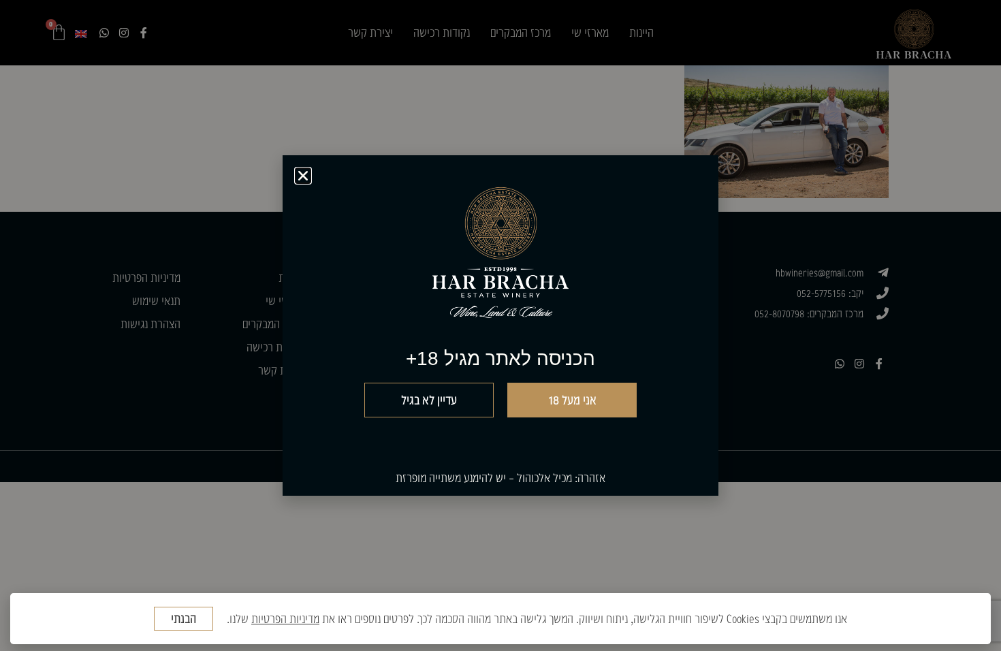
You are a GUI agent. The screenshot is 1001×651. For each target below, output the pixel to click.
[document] (500, 325)
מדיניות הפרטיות (285, 618)
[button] (303, 175)
